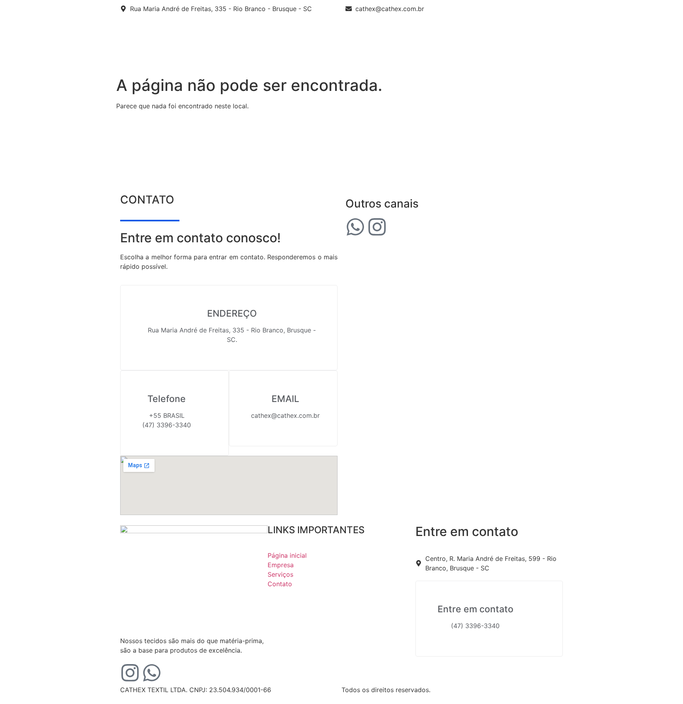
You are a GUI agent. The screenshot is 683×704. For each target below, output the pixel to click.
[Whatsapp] (355, 227)
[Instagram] (377, 227)
